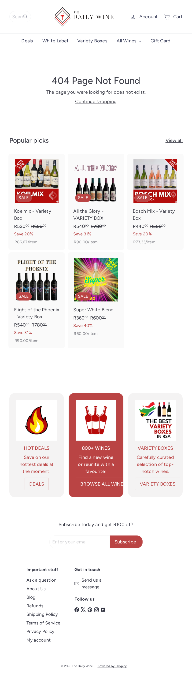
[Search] (25, 16)
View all (174, 140)
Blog (31, 597)
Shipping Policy (42, 614)
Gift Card (161, 41)
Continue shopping (96, 101)
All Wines (127, 41)
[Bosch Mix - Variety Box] (155, 202)
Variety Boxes (92, 41)
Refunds (35, 606)
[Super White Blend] (96, 297)
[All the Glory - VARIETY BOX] (96, 202)
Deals (27, 41)
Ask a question (41, 580)
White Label (55, 41)
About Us (36, 588)
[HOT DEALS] (36, 420)
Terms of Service (43, 623)
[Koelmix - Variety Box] (36, 202)
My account (38, 640)
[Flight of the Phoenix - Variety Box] (36, 300)
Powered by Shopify (111, 666)
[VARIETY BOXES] (155, 420)
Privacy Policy (40, 631)
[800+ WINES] (96, 420)
